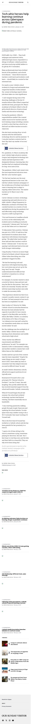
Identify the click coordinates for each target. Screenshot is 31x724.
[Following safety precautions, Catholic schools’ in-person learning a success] (15, 590)
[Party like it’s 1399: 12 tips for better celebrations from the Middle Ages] (5, 661)
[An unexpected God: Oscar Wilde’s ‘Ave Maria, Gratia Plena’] (5, 679)
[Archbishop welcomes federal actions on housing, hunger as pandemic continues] (15, 507)
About (3, 703)
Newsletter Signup (6, 699)
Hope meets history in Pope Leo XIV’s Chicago (19, 670)
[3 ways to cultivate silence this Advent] (5, 643)
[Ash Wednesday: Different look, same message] (15, 562)
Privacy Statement (6, 706)
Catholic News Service (16, 148)
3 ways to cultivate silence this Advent (19, 643)
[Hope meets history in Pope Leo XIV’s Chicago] (5, 670)
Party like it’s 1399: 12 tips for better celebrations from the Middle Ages (20, 661)
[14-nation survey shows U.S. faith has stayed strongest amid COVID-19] (15, 479)
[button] (3, 2)
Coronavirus (6, 11)
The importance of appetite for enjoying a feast (19, 652)
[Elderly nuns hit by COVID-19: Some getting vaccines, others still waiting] (15, 535)
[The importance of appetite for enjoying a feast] (5, 652)
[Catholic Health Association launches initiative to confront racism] (15, 618)
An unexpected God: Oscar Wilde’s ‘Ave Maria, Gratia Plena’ (19, 679)
